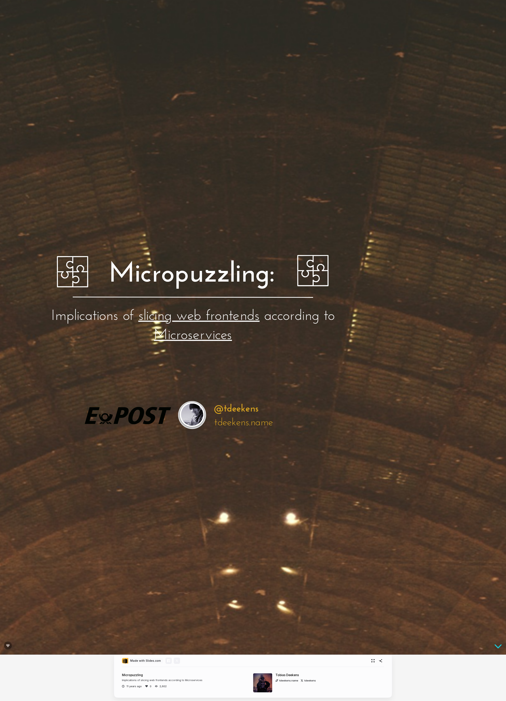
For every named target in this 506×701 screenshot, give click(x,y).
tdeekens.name (288, 680)
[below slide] (498, 647)
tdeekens (310, 680)
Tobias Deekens (287, 675)
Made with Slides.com (145, 660)
